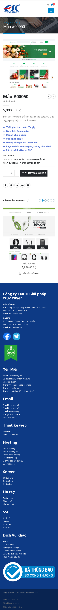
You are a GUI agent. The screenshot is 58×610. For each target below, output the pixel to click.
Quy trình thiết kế (10, 434)
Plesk (5, 541)
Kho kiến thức (9, 504)
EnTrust (6, 527)
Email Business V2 (11, 405)
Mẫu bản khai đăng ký (12, 375)
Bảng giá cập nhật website (14, 553)
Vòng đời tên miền (11, 382)
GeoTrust (7, 524)
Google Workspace (11, 414)
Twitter (11, 185)
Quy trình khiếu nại (11, 388)
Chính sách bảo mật (11, 599)
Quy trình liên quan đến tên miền (17, 385)
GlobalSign (8, 518)
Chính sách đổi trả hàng (12, 607)
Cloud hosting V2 (10, 451)
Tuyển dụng (8, 498)
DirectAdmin (8, 544)
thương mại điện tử (29, 163)
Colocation (8, 481)
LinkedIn (16, 185)
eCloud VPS (8, 478)
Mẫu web (7, 431)
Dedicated (7, 484)
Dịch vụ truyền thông (12, 550)
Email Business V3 (11, 408)
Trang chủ (8, 22)
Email (28, 185)
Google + (22, 185)
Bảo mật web (9, 464)
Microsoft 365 (9, 417)
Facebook (5, 185)
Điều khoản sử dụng (11, 603)
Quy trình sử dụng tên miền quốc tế (18, 391)
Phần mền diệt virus (11, 557)
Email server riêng (11, 411)
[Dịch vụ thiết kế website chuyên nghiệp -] (11, 8)
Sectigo (6, 521)
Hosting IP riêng (10, 457)
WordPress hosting (11, 454)
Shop (18, 22)
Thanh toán (8, 501)
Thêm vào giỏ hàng (35, 173)
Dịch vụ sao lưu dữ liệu (13, 461)
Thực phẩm (18, 159)
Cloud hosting (9, 448)
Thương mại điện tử (35, 159)
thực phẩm (13, 163)
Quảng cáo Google (11, 547)
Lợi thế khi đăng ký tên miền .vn (16, 378)
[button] (40, 200)
